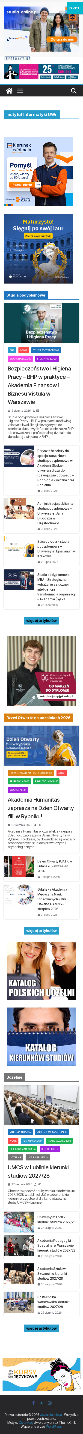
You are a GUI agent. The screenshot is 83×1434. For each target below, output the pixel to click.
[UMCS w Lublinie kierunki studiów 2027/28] (41, 1105)
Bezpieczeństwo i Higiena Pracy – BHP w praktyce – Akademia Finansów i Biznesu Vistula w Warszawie (39, 385)
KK (39, 1184)
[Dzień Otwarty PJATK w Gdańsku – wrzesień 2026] (19, 868)
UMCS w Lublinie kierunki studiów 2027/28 (38, 1171)
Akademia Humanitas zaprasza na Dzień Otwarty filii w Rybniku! (41, 808)
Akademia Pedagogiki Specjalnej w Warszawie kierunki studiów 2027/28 (56, 1245)
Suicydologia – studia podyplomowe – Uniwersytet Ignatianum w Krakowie (56, 548)
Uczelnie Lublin (37, 1157)
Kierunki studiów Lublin (52, 1132)
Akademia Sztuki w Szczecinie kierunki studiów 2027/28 (52, 1273)
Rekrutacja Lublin (59, 1140)
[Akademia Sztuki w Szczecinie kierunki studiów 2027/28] (19, 1276)
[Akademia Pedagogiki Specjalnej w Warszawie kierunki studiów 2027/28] (19, 1248)
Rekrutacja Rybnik (46, 781)
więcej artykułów (41, 620)
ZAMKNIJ (75, 8)
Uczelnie (15, 1157)
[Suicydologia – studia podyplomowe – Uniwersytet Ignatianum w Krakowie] (19, 551)
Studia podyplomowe (46, 350)
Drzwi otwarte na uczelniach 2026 (31, 773)
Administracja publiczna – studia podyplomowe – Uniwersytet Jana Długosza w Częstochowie (56, 513)
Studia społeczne (20, 358)
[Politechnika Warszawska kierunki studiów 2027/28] (19, 1304)
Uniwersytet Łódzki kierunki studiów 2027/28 (56, 1219)
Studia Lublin (50, 1149)
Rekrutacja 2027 (32, 1140)
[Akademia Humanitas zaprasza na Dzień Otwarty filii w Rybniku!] (41, 746)
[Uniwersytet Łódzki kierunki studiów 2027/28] (19, 1222)
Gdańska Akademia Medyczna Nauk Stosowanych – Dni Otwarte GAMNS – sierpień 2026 (52, 899)
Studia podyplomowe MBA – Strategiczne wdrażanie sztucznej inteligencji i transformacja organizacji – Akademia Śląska (56, 587)
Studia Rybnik (18, 789)
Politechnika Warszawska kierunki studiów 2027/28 (53, 1302)
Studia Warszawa (47, 358)
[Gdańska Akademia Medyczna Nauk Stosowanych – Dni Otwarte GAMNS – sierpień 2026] (19, 901)
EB (37, 410)
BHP (12, 350)
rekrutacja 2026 (19, 781)
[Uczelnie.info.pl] (9, 90)
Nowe (23, 350)
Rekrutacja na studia (23, 1149)
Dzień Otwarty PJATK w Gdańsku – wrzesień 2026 (54, 866)
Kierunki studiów (20, 1132)
